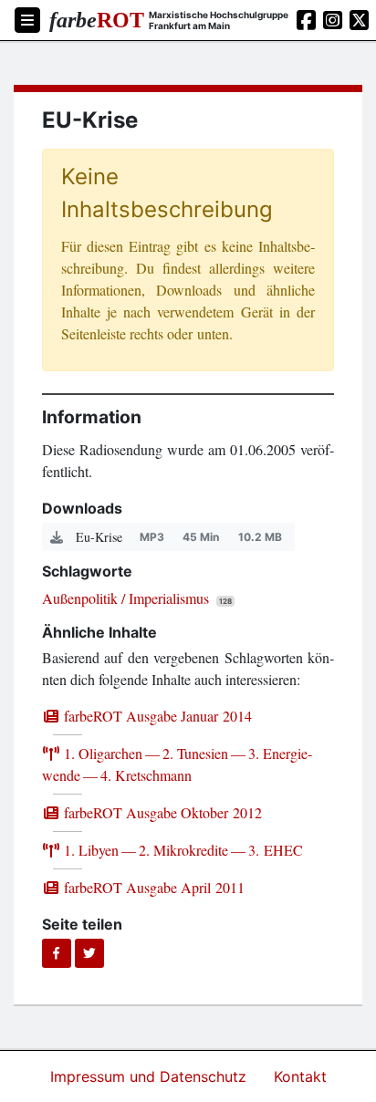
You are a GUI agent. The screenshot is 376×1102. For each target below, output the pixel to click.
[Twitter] (89, 953)
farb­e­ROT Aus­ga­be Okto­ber (161, 812)
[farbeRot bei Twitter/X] (359, 20)
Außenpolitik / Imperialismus (125, 598)
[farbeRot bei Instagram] (332, 20)
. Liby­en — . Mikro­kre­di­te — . (183, 849)
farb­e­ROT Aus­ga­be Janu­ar (156, 715)
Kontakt (300, 1076)
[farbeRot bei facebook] (306, 20)
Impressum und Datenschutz (150, 1076)
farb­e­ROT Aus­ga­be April (152, 887)
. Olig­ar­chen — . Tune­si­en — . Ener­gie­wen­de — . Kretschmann (177, 764)
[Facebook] (56, 953)
